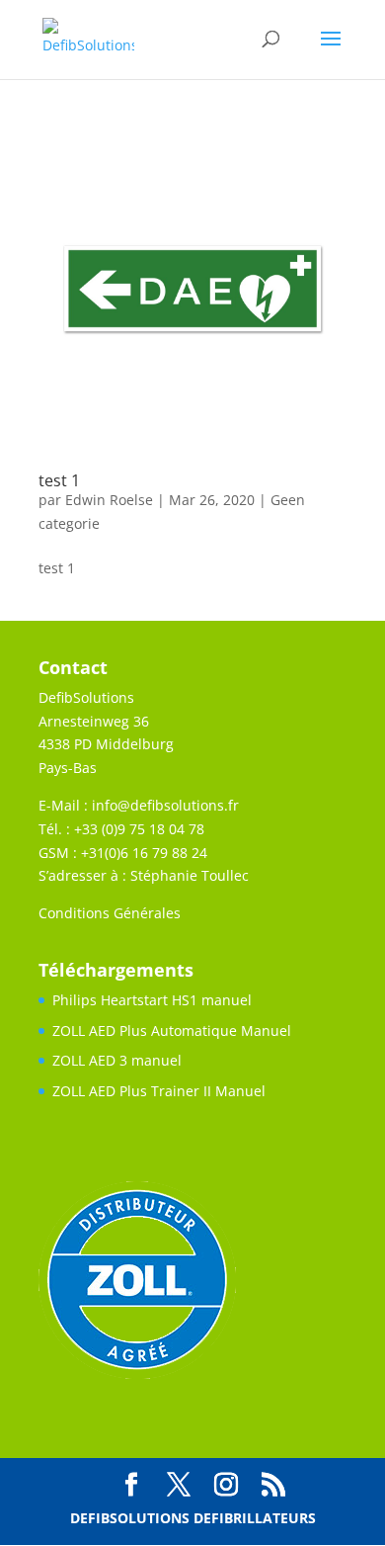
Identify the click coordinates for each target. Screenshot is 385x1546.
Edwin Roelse (109, 499)
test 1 (59, 480)
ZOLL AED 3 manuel (117, 1060)
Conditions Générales (109, 912)
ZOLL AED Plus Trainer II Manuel (159, 1090)
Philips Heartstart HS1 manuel (152, 999)
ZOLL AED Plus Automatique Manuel (171, 1030)
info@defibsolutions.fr (165, 805)
